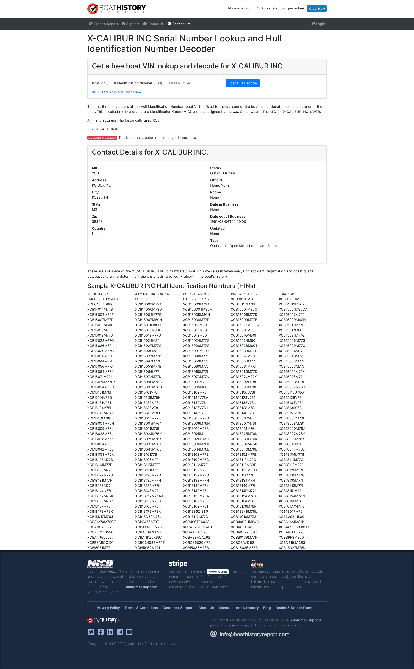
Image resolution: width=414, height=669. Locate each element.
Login (320, 24)
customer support (141, 587)
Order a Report (105, 24)
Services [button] (179, 24)
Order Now (317, 8)
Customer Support (178, 608)
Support (132, 24)
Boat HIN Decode (242, 83)
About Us (155, 24)
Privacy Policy (108, 608)
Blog (267, 608)
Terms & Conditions (141, 608)
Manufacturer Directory (239, 608)
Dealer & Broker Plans (293, 608)
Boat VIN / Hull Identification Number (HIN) (127, 83)
